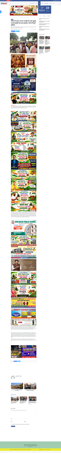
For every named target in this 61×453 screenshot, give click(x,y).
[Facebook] (0, 11)
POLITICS (36, 3)
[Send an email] (16, 29)
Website (25, 421)
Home (30, 3)
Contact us (46, 449)
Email (12, 421)
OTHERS (50, 3)
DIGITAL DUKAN (29, 449)
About (44, 449)
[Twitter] (0, 12)
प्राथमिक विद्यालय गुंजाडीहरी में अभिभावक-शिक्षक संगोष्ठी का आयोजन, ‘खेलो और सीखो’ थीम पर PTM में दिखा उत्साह (47, 42)
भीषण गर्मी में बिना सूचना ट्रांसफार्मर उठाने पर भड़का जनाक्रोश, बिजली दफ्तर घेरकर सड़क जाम (41, 51)
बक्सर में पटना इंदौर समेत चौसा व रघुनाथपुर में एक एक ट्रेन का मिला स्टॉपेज (44, 24)
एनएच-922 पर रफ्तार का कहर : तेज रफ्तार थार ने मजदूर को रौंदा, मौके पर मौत (47, 50)
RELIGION (33, 3)
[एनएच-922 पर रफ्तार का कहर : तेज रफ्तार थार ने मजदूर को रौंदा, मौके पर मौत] (47, 47)
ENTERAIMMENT (46, 3)
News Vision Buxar (14, 29)
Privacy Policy (49, 449)
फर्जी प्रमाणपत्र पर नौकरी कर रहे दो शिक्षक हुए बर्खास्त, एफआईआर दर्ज (44, 29)
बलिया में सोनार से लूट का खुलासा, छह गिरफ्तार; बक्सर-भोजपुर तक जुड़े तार (23, 402)
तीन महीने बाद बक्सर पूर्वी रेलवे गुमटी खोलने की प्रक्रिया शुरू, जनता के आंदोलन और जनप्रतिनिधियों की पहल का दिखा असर (41, 41)
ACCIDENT (42, 3)
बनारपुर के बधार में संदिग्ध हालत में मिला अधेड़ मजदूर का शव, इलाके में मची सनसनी (14, 402)
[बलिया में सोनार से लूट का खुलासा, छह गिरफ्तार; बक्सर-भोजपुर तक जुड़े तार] (24, 398)
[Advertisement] (23, 368)
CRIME (39, 3)
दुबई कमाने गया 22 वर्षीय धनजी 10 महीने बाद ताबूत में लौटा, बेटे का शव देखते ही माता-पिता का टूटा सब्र (32, 402)
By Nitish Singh (21, 449)
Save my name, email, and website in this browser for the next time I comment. (20, 424)
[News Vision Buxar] (4, 3)
